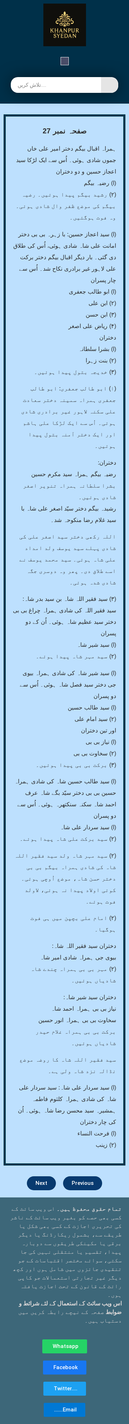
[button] (65, 61)
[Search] (109, 85)
